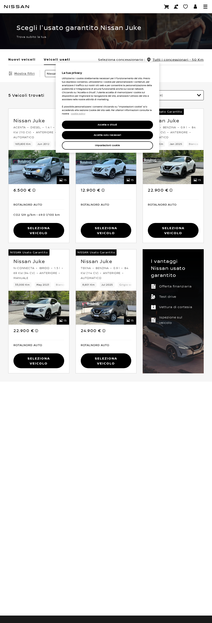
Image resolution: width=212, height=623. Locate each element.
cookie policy (78, 113)
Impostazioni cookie (107, 145)
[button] (205, 7)
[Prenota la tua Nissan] (166, 7)
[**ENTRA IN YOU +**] (195, 7)
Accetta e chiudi (107, 124)
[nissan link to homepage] (16, 7)
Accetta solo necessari (107, 135)
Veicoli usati (57, 59)
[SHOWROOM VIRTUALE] (185, 7)
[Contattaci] (176, 6)
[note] (34, 190)
